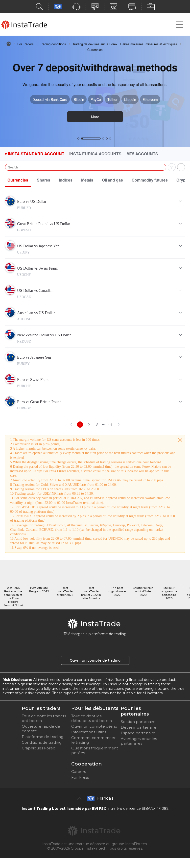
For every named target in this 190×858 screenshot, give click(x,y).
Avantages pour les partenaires (139, 741)
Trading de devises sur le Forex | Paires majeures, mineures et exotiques (124, 44)
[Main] (8, 44)
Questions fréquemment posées (94, 750)
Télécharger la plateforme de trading (95, 634)
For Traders (25, 44)
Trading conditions (53, 44)
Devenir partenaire (138, 727)
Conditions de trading (42, 742)
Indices (65, 180)
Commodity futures (150, 180)
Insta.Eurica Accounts (95, 154)
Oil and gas (112, 180)
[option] (95, 91)
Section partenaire (138, 721)
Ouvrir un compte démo (94, 726)
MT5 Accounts (142, 154)
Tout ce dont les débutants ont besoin (91, 718)
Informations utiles (88, 732)
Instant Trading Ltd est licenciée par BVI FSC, (64, 808)
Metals (87, 180)
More (95, 116)
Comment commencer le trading (93, 740)
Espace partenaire (138, 733)
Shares (43, 180)
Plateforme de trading (42, 736)
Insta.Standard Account (36, 154)
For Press (80, 777)
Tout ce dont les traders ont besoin (44, 718)
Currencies (17, 180)
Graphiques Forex (38, 748)
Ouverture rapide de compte (41, 728)
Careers (78, 771)
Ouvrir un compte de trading (95, 660)
